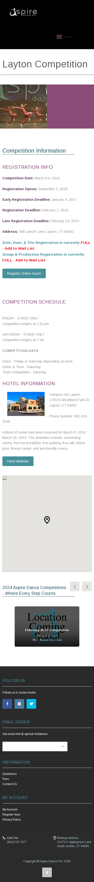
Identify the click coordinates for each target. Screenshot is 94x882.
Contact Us (9, 784)
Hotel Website (18, 461)
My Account (9, 809)
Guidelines (9, 774)
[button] (47, 520)
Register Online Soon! (24, 273)
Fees (5, 779)
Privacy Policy (11, 819)
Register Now (11, 814)
